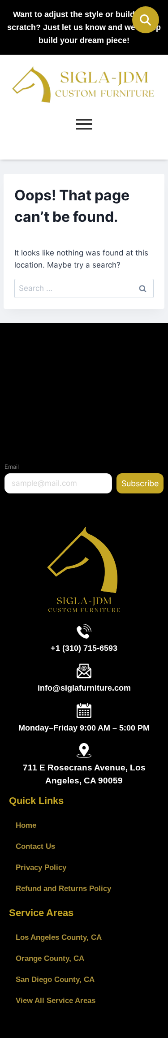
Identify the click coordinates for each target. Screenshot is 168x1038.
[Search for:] (84, 288)
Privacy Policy (41, 867)
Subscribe (140, 483)
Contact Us (35, 846)
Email (11, 466)
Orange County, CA (50, 958)
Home (26, 825)
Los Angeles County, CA (59, 937)
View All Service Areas (55, 1000)
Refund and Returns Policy (63, 888)
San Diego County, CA (55, 979)
